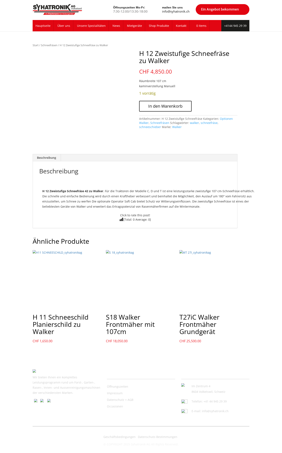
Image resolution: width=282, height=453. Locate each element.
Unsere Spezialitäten (91, 26)
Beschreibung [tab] (46, 158)
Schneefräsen (49, 45)
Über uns (63, 26)
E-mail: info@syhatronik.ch (210, 411)
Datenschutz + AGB (120, 400)
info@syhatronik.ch (176, 11)
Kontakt (181, 26)
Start (36, 45)
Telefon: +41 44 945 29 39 (209, 401)
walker (194, 123)
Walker (177, 127)
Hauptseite (43, 26)
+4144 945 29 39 (235, 26)
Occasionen (115, 406)
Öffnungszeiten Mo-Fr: (129, 7)
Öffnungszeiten (117, 386)
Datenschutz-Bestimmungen (157, 437)
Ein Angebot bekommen (220, 9)
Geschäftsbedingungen (119, 437)
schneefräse (209, 123)
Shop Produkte (159, 26)
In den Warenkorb (165, 106)
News (116, 26)
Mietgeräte (134, 26)
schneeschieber (150, 127)
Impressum (115, 393)
